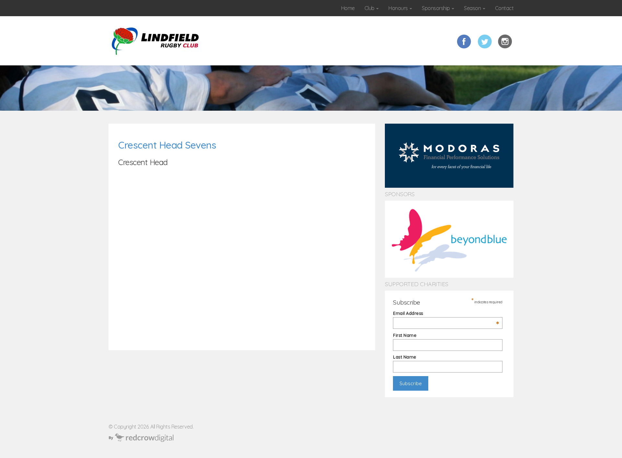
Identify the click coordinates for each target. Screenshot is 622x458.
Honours (398, 8)
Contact (504, 8)
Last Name (404, 357)
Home (348, 8)
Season (473, 8)
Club (370, 8)
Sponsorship (436, 8)
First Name (404, 335)
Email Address (446, 313)
